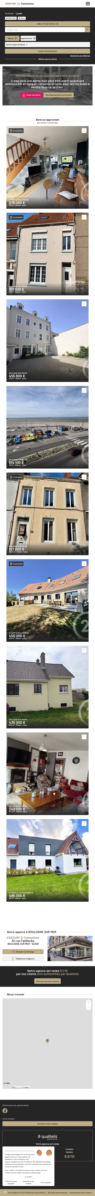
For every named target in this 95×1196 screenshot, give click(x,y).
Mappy (27, 1087)
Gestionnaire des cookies (81, 1192)
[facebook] (4, 1110)
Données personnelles (57, 1192)
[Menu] (88, 3)
